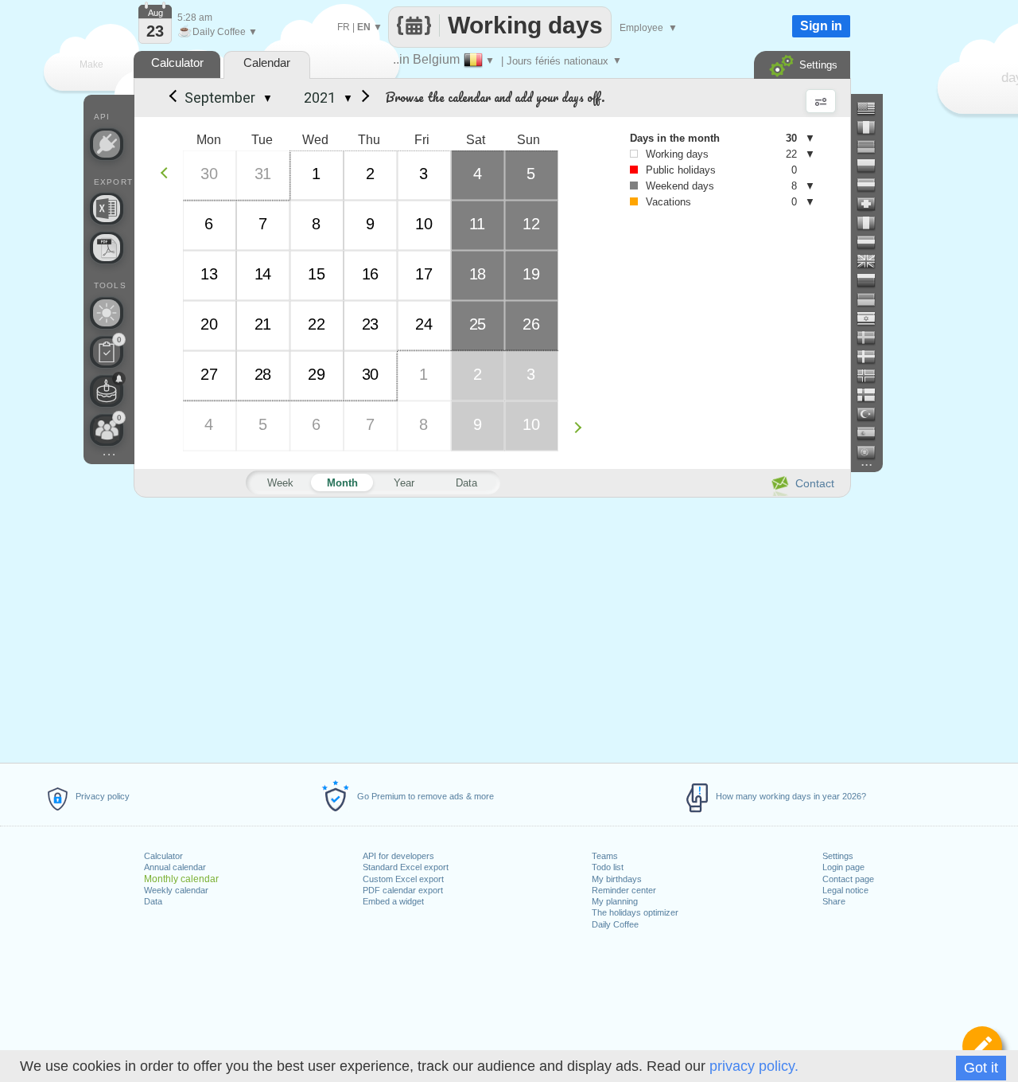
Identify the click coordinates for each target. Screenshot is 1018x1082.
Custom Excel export (403, 879)
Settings (837, 856)
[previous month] (172, 97)
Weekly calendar (176, 890)
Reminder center (624, 890)
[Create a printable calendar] (106, 247)
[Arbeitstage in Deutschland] (872, 146)
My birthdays (617, 879)
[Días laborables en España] (872, 433)
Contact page (848, 879)
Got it (981, 1068)
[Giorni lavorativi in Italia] (872, 222)
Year (404, 483)
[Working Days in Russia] (872, 280)
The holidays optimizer (635, 912)
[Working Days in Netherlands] (872, 242)
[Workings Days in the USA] (872, 108)
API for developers (398, 856)
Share (833, 901)
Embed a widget (393, 901)
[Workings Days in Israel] (872, 318)
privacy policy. (753, 1066)
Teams (605, 856)
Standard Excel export (406, 867)
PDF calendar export (403, 890)
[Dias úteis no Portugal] (872, 452)
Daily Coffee (615, 924)
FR (343, 27)
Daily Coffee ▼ (217, 31)
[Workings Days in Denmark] (872, 356)
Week (280, 483)
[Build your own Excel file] (106, 208)
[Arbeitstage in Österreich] (872, 184)
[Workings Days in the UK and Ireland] (872, 261)
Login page (843, 867)
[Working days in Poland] (872, 165)
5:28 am (194, 17)
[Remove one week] (168, 172)
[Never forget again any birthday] (106, 391)
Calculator (163, 856)
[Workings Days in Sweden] (872, 337)
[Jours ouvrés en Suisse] (872, 203)
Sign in (821, 26)
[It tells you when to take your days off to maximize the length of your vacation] (106, 313)
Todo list (608, 867)
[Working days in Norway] (872, 375)
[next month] (363, 97)
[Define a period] (982, 1046)
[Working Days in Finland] (872, 394)
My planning (615, 901)
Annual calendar (175, 867)
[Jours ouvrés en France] (872, 127)
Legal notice (845, 890)
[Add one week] (582, 427)
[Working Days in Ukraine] (872, 299)
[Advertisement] (491, 627)
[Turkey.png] (872, 414)
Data (153, 901)
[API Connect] (106, 144)
